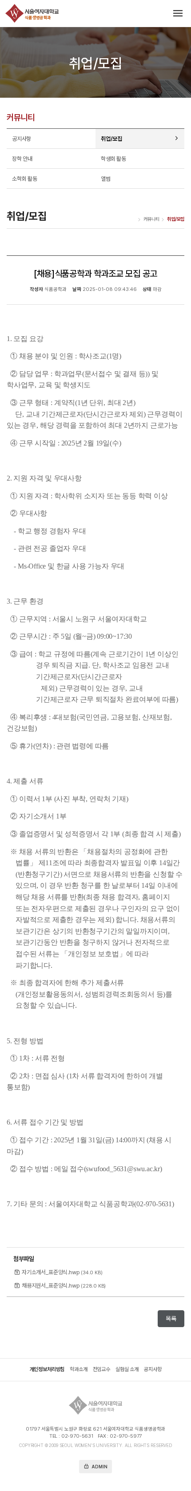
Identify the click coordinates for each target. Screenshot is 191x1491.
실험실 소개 (127, 1370)
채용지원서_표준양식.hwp (64, 1285)
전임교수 (101, 1370)
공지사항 (152, 1370)
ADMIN (95, 1466)
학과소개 (78, 1370)
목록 (171, 1318)
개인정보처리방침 (47, 1370)
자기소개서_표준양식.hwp (62, 1272)
